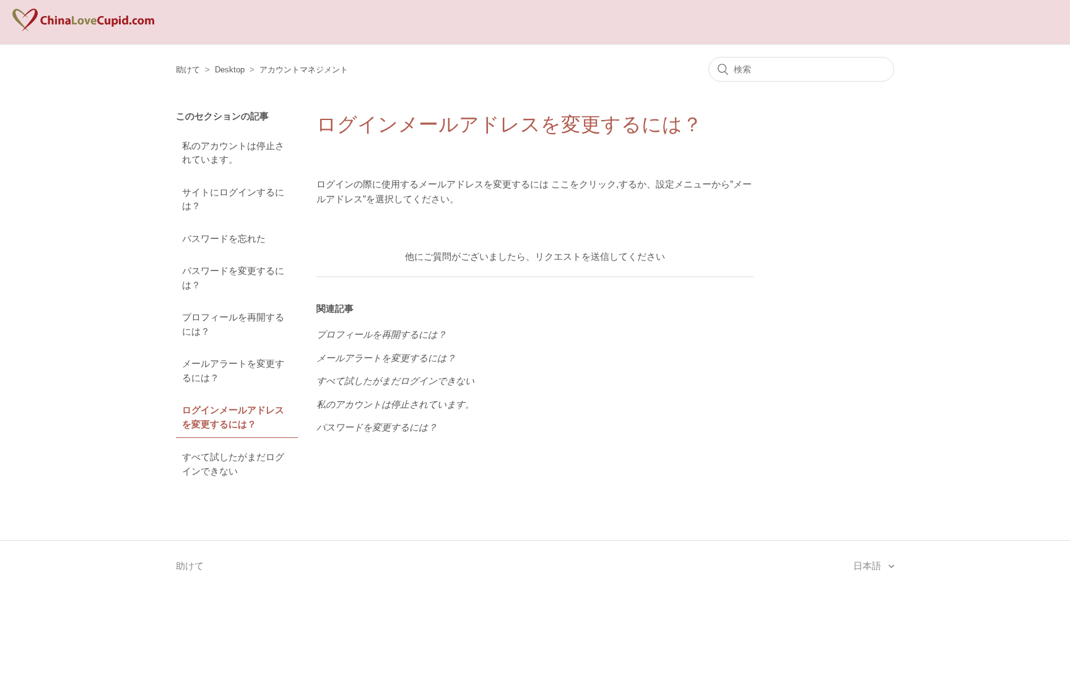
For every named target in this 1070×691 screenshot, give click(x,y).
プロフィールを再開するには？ (233, 324)
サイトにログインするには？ (233, 199)
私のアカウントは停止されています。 (233, 152)
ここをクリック (583, 184)
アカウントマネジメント (303, 69)
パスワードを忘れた (224, 238)
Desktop (230, 69)
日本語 (868, 565)
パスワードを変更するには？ (233, 277)
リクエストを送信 (572, 256)
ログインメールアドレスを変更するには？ (233, 417)
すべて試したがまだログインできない (233, 464)
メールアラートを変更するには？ (233, 370)
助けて (188, 69)
